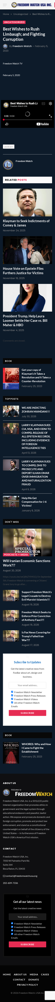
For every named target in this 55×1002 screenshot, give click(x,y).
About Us (20, 974)
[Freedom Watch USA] (31, 5)
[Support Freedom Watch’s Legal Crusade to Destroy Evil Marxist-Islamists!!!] (12, 595)
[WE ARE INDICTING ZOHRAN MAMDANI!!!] (12, 411)
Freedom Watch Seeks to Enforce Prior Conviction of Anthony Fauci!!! (36, 616)
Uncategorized (14, 22)
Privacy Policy (27, 984)
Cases (45, 974)
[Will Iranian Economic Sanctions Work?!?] (27, 542)
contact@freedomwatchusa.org (21, 875)
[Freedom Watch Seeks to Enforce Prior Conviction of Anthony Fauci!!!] (12, 615)
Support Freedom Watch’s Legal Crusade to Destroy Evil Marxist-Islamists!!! (37, 595)
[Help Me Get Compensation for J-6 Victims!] (12, 501)
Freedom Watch (22, 46)
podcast (8, 146)
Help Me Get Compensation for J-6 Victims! (34, 501)
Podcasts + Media (16, 554)
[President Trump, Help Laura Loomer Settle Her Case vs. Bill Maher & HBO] (27, 298)
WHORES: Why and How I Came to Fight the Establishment (36, 747)
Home (7, 974)
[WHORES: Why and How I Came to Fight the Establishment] (11, 753)
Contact (19, 979)
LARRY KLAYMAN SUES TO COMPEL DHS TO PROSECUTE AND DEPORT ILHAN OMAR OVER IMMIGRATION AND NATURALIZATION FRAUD (36, 473)
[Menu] (5, 5)
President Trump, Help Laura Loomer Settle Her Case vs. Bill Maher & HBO (25, 320)
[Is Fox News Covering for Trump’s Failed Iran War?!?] (12, 635)
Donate (33, 979)
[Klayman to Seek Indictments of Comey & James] (27, 202)
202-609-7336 (10, 882)
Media (34, 974)
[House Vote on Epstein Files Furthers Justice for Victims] (27, 250)
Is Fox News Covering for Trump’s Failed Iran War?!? (36, 636)
